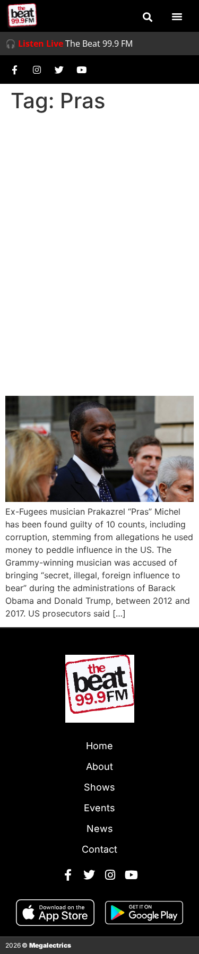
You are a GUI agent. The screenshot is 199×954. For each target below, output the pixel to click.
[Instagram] (37, 69)
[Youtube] (81, 69)
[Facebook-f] (14, 69)
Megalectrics (50, 945)
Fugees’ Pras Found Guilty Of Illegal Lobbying (83, 356)
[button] (147, 17)
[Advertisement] (99, 221)
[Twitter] (59, 69)
